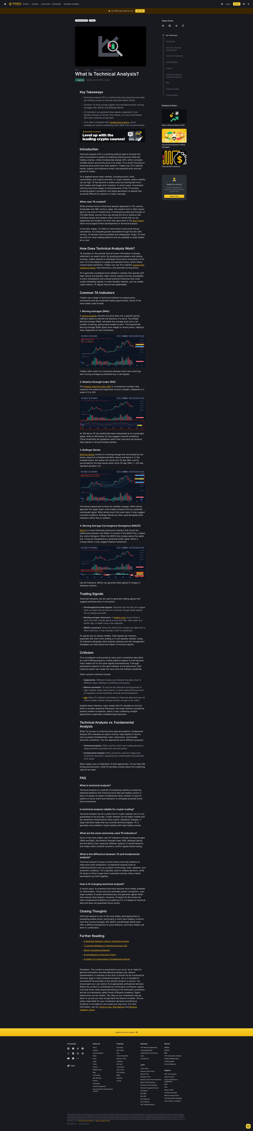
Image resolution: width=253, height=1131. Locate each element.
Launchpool (120, 1067)
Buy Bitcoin (144, 1090)
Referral (166, 1050)
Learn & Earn (145, 1068)
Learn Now (139, 11)
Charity (119, 1081)
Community (96, 1075)
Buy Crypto (120, 1050)
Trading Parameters (170, 1092)
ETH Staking (121, 1072)
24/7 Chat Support (170, 1074)
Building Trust (97, 1069)
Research (120, 1078)
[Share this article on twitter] (163, 26)
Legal (94, 1061)
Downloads (96, 1083)
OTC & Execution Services (172, 1056)
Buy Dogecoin (145, 1099)
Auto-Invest (120, 1069)
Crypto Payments (122, 1056)
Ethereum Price (145, 1077)
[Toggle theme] (248, 4)
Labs (142, 1056)
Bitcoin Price (145, 1074)
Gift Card (119, 1064)
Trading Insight (169, 1061)
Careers (95, 1050)
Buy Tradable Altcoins (148, 1104)
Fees (165, 1084)
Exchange (120, 1047)
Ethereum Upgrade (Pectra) (149, 1088)
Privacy (95, 1067)
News (94, 1056)
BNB (165, 1053)
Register (236, 4)
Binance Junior (121, 1058)
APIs (165, 1087)
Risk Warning (97, 1078)
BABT (118, 1075)
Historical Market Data (171, 1058)
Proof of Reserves (170, 1064)
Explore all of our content (125, 1032)
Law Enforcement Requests (173, 1098)
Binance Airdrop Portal (171, 1095)
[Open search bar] (221, 4)
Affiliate (166, 1047)
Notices (95, 1081)
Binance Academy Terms (103, 1120)
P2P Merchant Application (149, 1047)
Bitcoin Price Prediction (148, 1082)
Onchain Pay (145, 1058)
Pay (118, 1053)
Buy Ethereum (145, 1102)
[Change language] (244, 4)
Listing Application (146, 1050)
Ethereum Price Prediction (149, 1085)
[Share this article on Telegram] (176, 26)
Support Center (169, 1077)
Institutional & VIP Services (149, 1053)
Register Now (174, 196)
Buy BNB (143, 1093)
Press (94, 1058)
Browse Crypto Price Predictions (151, 1079)
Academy (120, 1061)
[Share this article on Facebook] (170, 26)
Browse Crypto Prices (147, 1071)
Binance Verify (169, 1090)
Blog (94, 1072)
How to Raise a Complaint (172, 1101)
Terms (95, 1064)
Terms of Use (82, 1120)
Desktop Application (99, 1086)
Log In (228, 4)
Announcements (98, 1053)
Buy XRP (143, 1096)
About (95, 1047)
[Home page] (15, 4)
